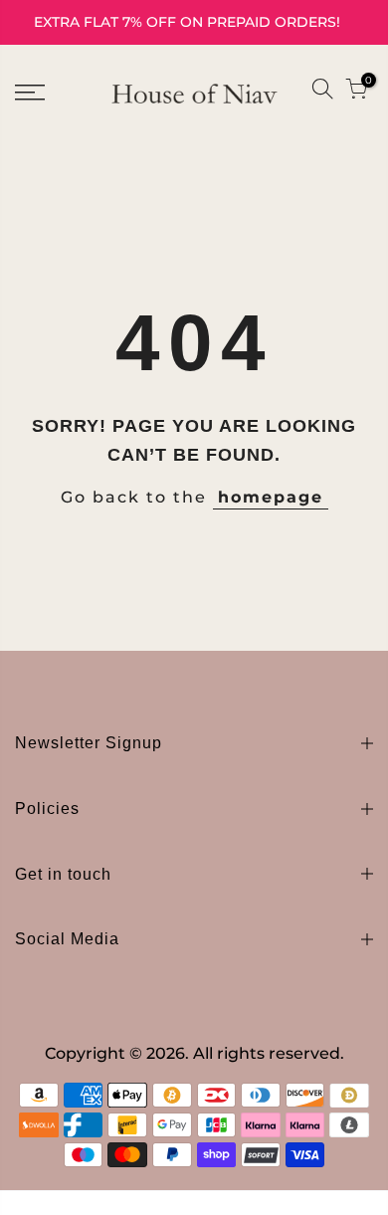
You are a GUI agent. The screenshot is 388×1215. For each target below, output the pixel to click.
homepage (270, 497)
